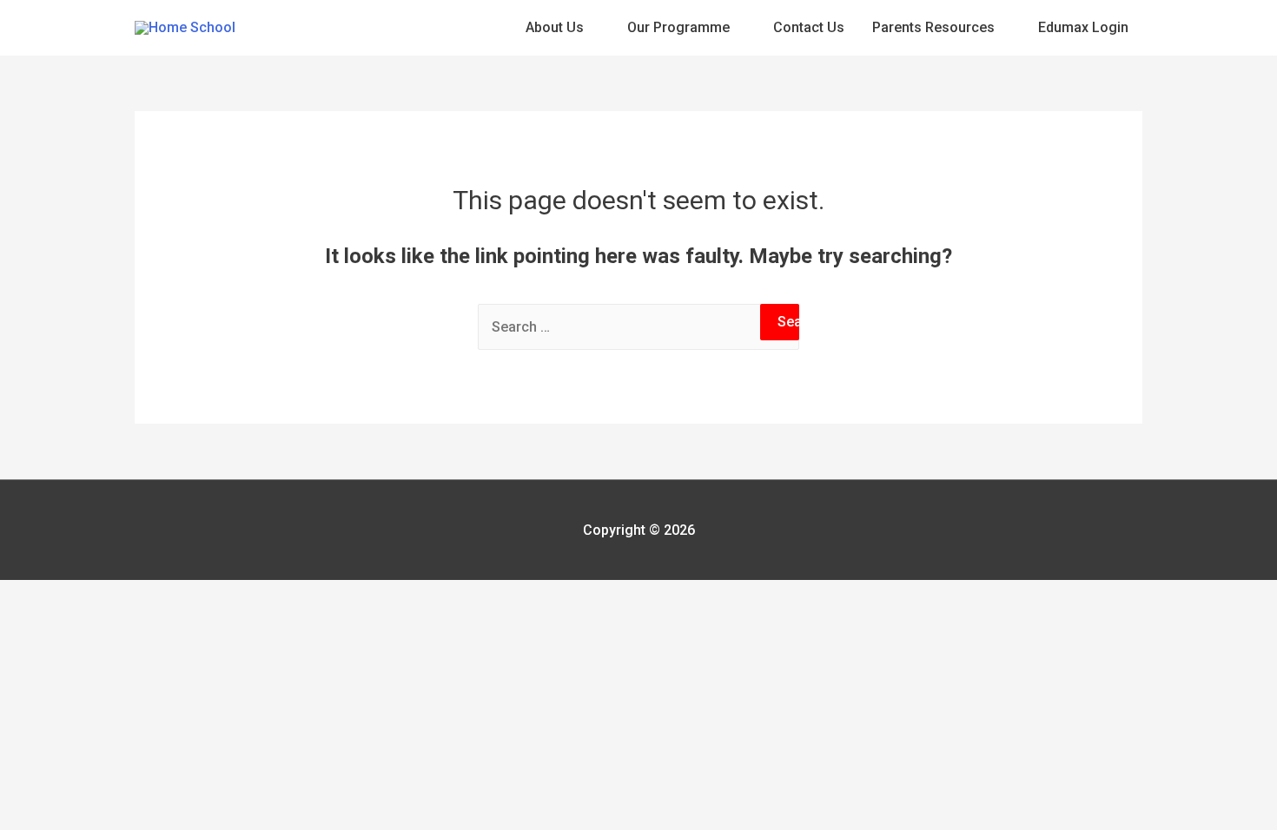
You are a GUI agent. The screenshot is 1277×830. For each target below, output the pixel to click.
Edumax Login (1083, 27)
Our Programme (678, 27)
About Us (555, 27)
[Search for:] (638, 327)
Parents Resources (933, 27)
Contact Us (808, 27)
